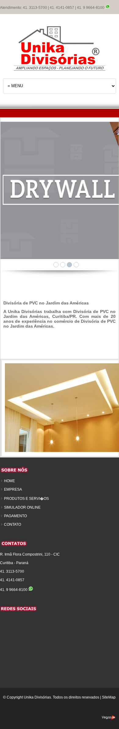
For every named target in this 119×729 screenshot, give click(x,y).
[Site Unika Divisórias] (59, 47)
